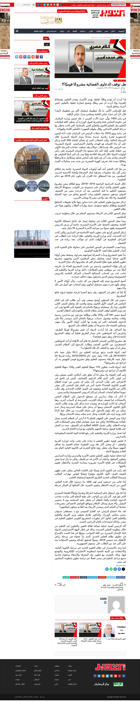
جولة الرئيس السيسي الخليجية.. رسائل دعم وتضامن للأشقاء (92, 5)
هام (115, 80)
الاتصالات (18, 666)
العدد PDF (37, 675)
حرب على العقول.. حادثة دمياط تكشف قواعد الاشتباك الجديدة (91, 641)
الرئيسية (121, 31)
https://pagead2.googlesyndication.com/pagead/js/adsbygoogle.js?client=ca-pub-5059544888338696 (104, 1)
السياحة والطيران (20, 670)
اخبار (112, 31)
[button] (32, 162)
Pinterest (73, 577)
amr (124, 92)
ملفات (70, 666)
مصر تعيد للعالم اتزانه (40, 88)
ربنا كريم (57, 670)
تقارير (91, 31)
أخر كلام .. (61, 584)
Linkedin (92, 577)
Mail (65, 577)
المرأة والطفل (72, 684)
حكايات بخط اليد (20, 684)
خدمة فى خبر (51, 31)
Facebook (120, 577)
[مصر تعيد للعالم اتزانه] (32, 79)
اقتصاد (74, 31)
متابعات (56, 675)
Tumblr (82, 577)
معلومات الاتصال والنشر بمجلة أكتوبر (26, 697)
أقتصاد (70, 675)
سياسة (82, 31)
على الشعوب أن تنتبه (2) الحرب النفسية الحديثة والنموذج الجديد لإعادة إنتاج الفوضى (67, 642)
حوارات (17, 679)
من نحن (42, 697)
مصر (106, 31)
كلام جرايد (18, 675)
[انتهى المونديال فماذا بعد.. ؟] (114, 630)
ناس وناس (37, 684)
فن (68, 31)
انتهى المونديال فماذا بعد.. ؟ (116, 639)
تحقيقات (99, 31)
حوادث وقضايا (72, 670)
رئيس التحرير (117, 38)
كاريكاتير (36, 679)
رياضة (62, 31)
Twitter (110, 577)
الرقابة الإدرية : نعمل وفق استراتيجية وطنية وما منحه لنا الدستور (112, 586)
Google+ (101, 577)
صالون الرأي (38, 670)
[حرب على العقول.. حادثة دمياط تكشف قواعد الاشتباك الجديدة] (90, 630)
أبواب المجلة (38, 31)
